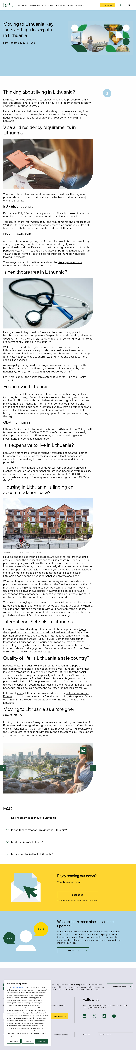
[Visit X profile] (94, 1016)
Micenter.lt (62, 376)
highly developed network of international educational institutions (44, 631)
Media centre (79, 5)
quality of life (21, 117)
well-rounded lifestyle (71, 668)
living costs (79, 114)
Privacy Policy (93, 900)
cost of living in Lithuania (23, 467)
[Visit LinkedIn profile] (84, 1016)
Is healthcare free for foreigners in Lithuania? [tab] (39, 829)
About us (70, 5)
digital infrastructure (76, 400)
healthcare (45, 114)
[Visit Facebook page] (104, 1016)
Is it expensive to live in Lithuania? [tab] (32, 854)
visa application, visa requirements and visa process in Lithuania (42, 264)
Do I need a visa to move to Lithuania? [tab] (34, 817)
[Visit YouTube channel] (114, 1016)
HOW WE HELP (120, 986)
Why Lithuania (22, 5)
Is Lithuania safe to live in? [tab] (27, 842)
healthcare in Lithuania (33, 338)
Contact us (73, 950)
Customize (14, 1041)
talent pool (79, 406)
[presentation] (3, 768)
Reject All (28, 1041)
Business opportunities (38, 5)
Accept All (41, 1041)
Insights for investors (56, 5)
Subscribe (77, 895)
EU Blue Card (51, 240)
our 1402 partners (18, 987)
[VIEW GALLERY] (84, 750)
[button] (121, 5)
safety (20, 693)
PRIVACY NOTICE (61, 1035)
